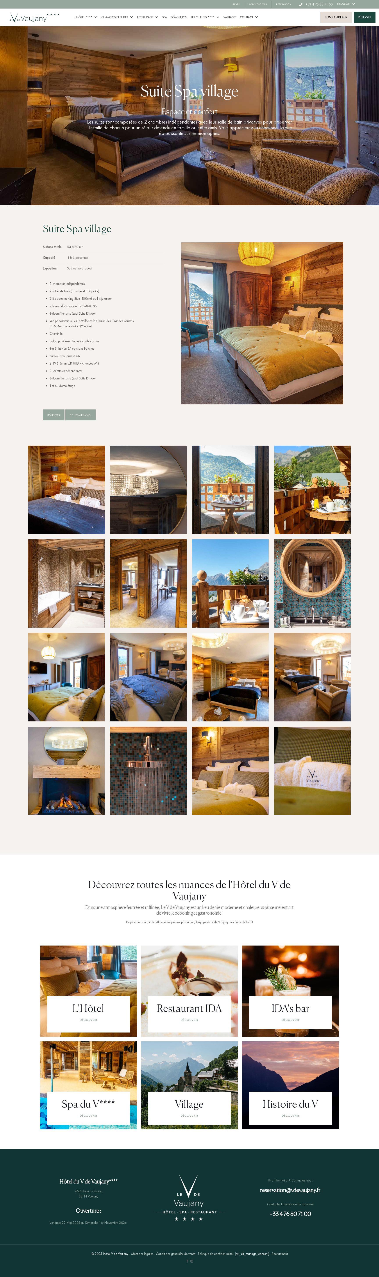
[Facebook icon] (187, 1261)
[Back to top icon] (358, 1268)
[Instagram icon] (191, 1261)
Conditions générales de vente (175, 1254)
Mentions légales (142, 1254)
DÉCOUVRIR (88, 1020)
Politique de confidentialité (215, 1254)
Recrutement (280, 1254)
